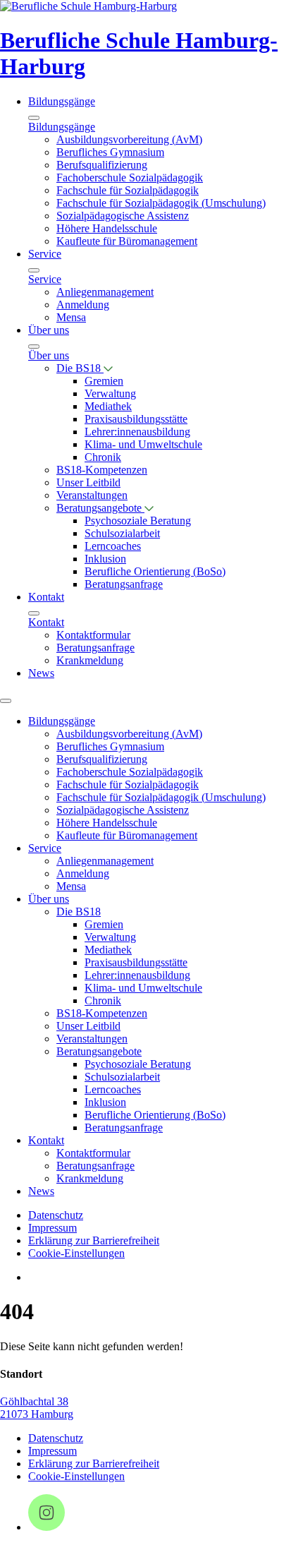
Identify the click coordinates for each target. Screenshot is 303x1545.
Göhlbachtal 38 (34, 1401)
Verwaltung (110, 393)
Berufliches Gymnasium (110, 152)
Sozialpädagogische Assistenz (122, 216)
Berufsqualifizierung (101, 165)
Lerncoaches (113, 546)
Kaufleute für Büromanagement (126, 241)
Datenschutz (55, 1215)
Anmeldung (82, 305)
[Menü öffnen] (5, 701)
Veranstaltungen (92, 495)
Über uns (48, 330)
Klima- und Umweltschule (143, 444)
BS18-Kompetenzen (101, 470)
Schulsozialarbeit (122, 533)
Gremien (104, 381)
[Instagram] (46, 1527)
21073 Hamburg (36, 1414)
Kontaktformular (93, 635)
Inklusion (105, 559)
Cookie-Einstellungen (76, 1253)
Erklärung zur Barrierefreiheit (93, 1240)
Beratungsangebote (100, 508)
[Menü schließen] (33, 118)
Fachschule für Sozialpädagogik (127, 190)
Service (44, 254)
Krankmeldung (89, 660)
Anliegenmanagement (105, 292)
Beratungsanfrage (124, 584)
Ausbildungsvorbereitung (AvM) (129, 139)
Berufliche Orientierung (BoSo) (155, 571)
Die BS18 (80, 368)
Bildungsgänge (61, 101)
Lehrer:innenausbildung (137, 432)
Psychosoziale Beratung (138, 521)
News (41, 673)
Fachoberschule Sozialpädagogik (129, 178)
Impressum (52, 1228)
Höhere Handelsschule (106, 228)
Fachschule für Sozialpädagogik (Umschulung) (161, 203)
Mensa (71, 317)
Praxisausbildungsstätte (136, 419)
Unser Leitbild (88, 482)
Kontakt (46, 597)
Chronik (103, 457)
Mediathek (108, 406)
